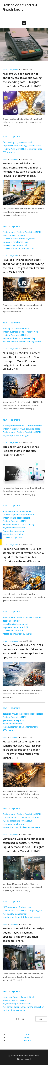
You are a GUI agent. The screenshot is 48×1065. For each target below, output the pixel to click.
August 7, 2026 (25, 834)
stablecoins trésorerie (13, 630)
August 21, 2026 (26, 255)
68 (23, 1018)
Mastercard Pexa (11, 817)
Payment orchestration (13, 531)
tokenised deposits (32, 917)
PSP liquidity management (15, 913)
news (5, 69)
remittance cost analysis (14, 235)
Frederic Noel (34, 145)
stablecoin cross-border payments (19, 238)
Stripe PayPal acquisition (32, 1007)
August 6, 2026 (25, 924)
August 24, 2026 (26, 159)
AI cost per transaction (13, 425)
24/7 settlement (10, 907)
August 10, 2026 (26, 737)
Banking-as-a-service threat (16, 328)
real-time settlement (12, 917)
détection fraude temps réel (16, 713)
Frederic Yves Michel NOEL (15, 149)
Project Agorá (35, 910)
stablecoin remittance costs (15, 242)
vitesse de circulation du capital (17, 633)
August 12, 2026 (26, 442)
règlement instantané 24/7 (15, 627)
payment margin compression (17, 1003)
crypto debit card (24, 142)
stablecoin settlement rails (15, 245)
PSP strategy (9, 152)
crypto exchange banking (15, 145)
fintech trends (9, 517)
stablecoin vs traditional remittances (20, 248)
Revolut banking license (30, 341)
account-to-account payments (17, 511)
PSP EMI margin (10, 341)
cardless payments (11, 514)
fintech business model (13, 331)
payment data (35, 149)
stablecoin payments (12, 537)
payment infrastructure (14, 527)
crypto (27, 1034)
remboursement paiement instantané (20, 726)
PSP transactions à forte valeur (17, 820)
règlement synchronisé (13, 824)
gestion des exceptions (13, 720)
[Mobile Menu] (24, 23)
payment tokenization (13, 534)
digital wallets (27, 514)
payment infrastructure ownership (19, 338)
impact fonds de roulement (15, 624)
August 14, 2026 (26, 348)
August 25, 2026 (26, 69)
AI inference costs (33, 425)
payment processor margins (16, 435)
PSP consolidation (11, 1007)
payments (14, 69)
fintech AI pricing (11, 428)
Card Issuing (8, 142)
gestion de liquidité (11, 620)
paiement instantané (12, 723)
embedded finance (11, 997)
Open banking (28, 524)
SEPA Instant (9, 730)
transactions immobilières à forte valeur (22, 827)
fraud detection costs (30, 428)
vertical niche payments (14, 1010)
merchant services (11, 524)
